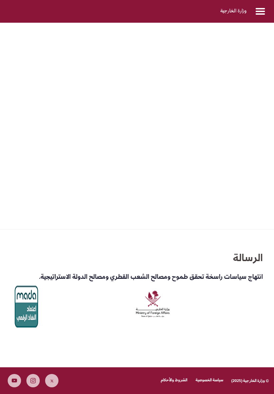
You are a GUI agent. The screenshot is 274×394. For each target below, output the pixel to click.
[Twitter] (51, 380)
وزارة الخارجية (233, 11)
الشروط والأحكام (174, 380)
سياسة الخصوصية (209, 380)
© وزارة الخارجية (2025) (250, 381)
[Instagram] (33, 380)
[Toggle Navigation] (260, 11)
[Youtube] (14, 380)
